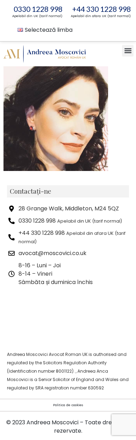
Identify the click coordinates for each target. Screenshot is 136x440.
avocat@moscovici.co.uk (52, 253)
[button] (128, 51)
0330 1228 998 (38, 9)
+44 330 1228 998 (101, 9)
